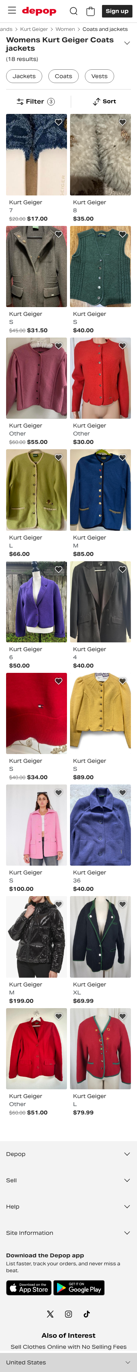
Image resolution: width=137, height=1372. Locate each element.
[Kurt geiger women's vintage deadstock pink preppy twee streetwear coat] (36, 825)
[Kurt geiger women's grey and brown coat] (36, 266)
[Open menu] (12, 10)
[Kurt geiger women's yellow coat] (100, 713)
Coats (63, 76)
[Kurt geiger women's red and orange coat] (100, 378)
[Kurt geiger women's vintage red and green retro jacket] (100, 1048)
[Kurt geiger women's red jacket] (36, 713)
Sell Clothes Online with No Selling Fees (69, 1346)
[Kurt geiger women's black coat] (36, 936)
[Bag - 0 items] (90, 11)
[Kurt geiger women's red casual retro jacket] (36, 1048)
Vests (99, 76)
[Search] (73, 11)
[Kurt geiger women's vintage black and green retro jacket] (100, 936)
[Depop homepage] (39, 11)
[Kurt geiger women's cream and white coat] (100, 154)
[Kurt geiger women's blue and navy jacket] (36, 154)
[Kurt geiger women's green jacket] (36, 489)
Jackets (24, 76)
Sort (109, 101)
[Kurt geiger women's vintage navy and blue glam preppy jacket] (100, 825)
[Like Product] (58, 122)
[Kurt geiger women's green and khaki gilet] (100, 266)
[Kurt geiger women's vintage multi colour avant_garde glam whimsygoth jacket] (36, 378)
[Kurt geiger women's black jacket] (100, 601)
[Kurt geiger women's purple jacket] (36, 601)
